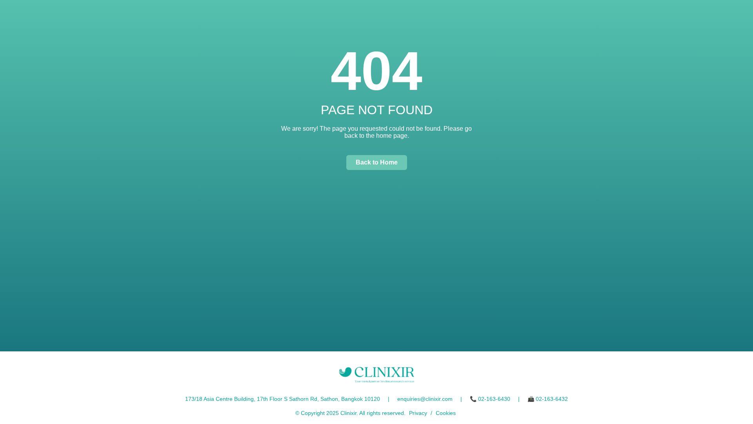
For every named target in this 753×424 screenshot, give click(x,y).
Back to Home (377, 162)
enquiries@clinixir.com (425, 399)
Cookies (446, 413)
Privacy (418, 413)
